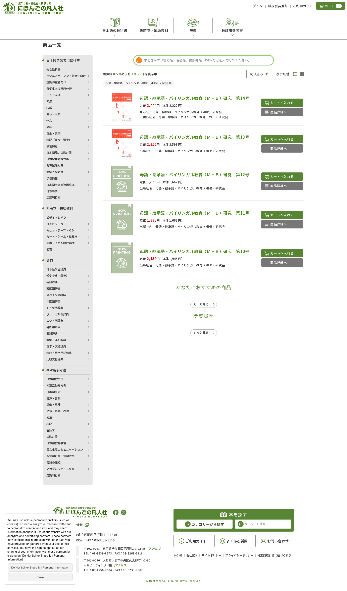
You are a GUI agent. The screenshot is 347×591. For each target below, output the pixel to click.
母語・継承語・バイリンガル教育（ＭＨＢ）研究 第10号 (194, 251)
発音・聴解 (53, 114)
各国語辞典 (53, 327)
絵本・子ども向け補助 (60, 243)
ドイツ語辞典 (54, 308)
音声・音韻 (53, 398)
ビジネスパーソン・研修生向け (66, 76)
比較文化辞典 (54, 359)
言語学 (50, 430)
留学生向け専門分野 (59, 89)
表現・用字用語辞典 (59, 353)
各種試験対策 (54, 165)
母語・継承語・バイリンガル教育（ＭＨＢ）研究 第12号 (194, 174)
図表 (49, 249)
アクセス (154, 548)
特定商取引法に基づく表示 (274, 555)
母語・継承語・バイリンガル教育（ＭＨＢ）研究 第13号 (194, 137)
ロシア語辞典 (54, 321)
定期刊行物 (53, 197)
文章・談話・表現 (57, 411)
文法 (49, 101)
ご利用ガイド (303, 5)
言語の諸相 (53, 462)
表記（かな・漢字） (59, 140)
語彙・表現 (53, 133)
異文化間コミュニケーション (64, 449)
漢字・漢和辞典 (56, 340)
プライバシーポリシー (239, 555)
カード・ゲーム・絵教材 (61, 236)
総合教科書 (53, 69)
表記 (49, 424)
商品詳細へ (278, 112)
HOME (178, 555)
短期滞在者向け (56, 82)
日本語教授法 (54, 379)
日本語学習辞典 (56, 269)
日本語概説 (53, 392)
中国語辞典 (53, 301)
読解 (49, 108)
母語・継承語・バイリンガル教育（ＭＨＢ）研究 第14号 (194, 98)
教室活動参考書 (56, 385)
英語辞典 (52, 282)
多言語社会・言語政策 (60, 456)
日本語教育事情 (56, 443)
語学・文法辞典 (56, 346)
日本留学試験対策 (57, 159)
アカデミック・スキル (60, 469)
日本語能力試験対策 (59, 153)
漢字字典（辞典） (57, 276)
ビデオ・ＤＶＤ (56, 217)
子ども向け (53, 95)
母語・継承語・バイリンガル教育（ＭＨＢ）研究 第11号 (194, 213)
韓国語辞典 (53, 288)
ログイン (256, 5)
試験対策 (52, 437)
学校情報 (52, 178)
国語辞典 (52, 333)
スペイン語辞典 (56, 295)
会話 (49, 127)
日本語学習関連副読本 (60, 185)
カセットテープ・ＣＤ (60, 230)
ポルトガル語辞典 (57, 314)
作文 (49, 120)
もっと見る (201, 304)
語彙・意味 (53, 404)
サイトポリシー (211, 555)
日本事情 (52, 191)
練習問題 (52, 146)
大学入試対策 (54, 172)
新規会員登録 (278, 5)
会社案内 (192, 555)
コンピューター (56, 224)
